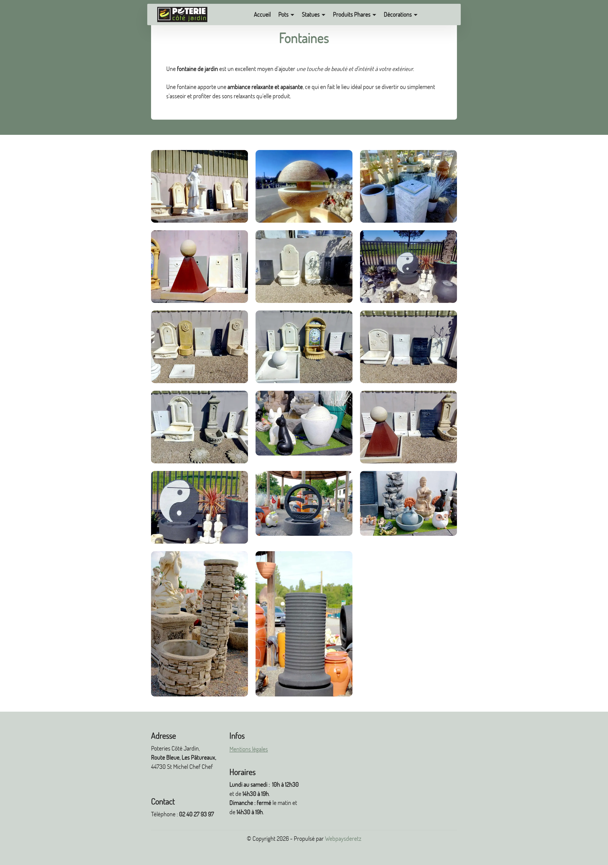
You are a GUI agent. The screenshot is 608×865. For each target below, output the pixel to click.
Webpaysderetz (343, 838)
